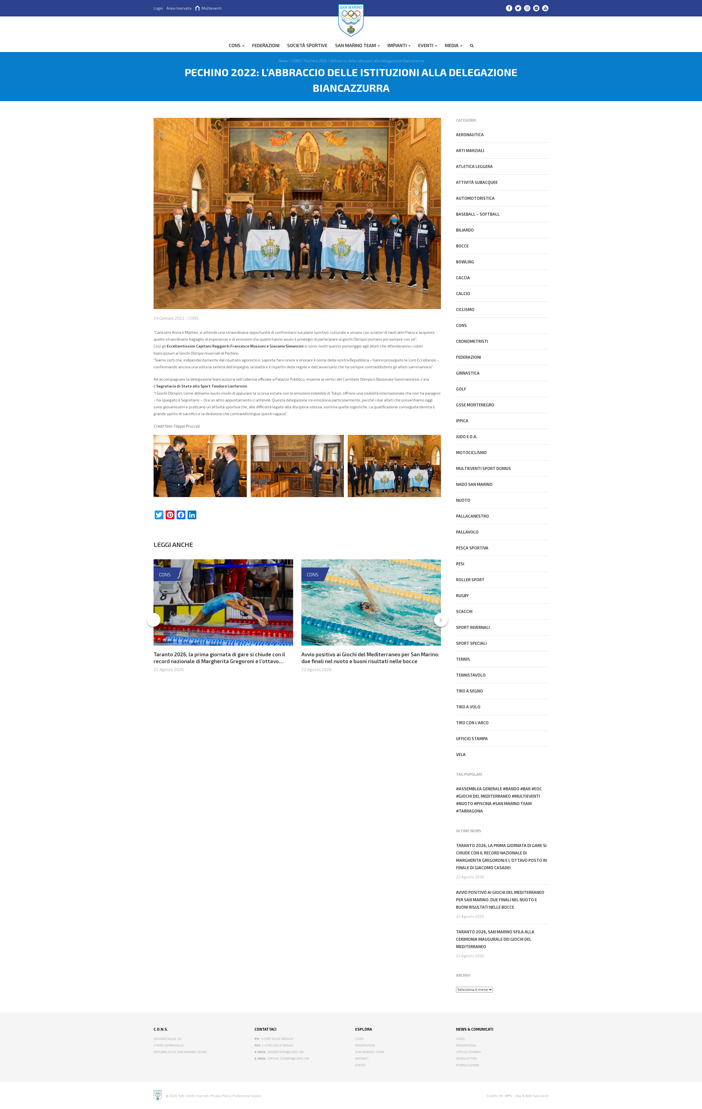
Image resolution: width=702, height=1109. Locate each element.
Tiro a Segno (469, 690)
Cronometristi (472, 341)
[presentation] (153, 620)
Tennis (463, 659)
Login (158, 8)
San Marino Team (356, 45)
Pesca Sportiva (472, 547)
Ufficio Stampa (468, 1052)
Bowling (465, 261)
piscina (484, 803)
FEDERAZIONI (265, 45)
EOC (538, 788)
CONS (235, 45)
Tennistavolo (471, 674)
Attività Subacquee (477, 182)
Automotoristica (475, 198)
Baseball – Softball (478, 214)
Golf (461, 388)
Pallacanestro (472, 516)
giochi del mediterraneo (485, 796)
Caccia (463, 277)
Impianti (397, 45)
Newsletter (466, 1058)
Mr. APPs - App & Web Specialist (523, 1095)
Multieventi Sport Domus (483, 468)
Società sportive (307, 45)
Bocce (462, 245)
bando (512, 788)
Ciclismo (465, 309)
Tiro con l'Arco (472, 722)
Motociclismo (471, 452)
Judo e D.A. (466, 436)
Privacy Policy (220, 1095)
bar (527, 788)
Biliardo (465, 229)
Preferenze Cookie (246, 1095)
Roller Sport (470, 579)
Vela (461, 754)
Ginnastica (468, 372)
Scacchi (464, 611)
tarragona (471, 810)
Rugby (462, 595)
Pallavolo (467, 531)
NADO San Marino (474, 484)
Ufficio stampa (472, 738)
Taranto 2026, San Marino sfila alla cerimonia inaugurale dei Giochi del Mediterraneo (495, 939)
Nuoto (463, 500)
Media (452, 45)
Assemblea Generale (480, 788)
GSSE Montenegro (475, 404)
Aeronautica (470, 134)
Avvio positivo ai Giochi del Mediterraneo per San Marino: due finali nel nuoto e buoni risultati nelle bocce (370, 657)
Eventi (426, 45)
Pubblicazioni (467, 1065)
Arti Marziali (470, 150)
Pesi (460, 563)
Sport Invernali (473, 627)
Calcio (463, 293)
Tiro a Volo (468, 706)
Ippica (462, 420)
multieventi (527, 796)
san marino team (513, 803)
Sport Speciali (471, 643)
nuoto (466, 803)
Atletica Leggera (474, 166)
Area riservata (178, 8)
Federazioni (468, 357)
